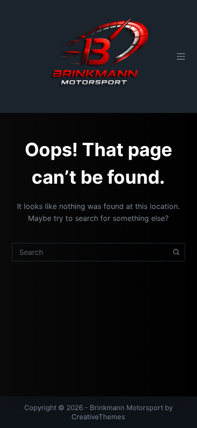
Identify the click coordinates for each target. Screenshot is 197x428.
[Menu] (181, 56)
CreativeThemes (98, 416)
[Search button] (176, 252)
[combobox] (89, 252)
